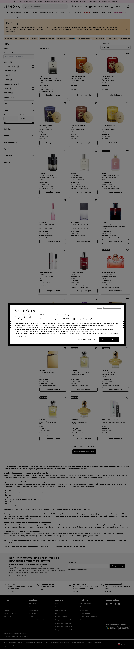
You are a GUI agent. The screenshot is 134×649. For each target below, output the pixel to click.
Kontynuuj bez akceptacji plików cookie (109, 308)
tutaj (30, 317)
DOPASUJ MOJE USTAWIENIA (87, 339)
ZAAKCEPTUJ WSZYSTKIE (108, 339)
